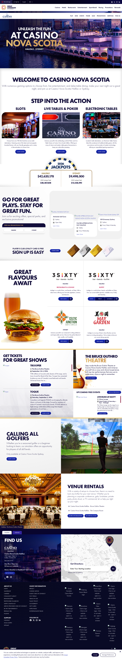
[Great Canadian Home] (8, 7)
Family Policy (33, 601)
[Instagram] (117, 2)
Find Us (117, 16)
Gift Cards (32, 606)
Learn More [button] (45, 385)
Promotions (109, 7)
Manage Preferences (108, 655)
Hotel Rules (33, 608)
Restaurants (72, 7)
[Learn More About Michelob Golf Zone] (60, 202)
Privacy (31, 588)
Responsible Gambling (11, 601)
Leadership (7, 591)
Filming (6, 613)
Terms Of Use (33, 598)
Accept (95, 655)
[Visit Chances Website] (98, 633)
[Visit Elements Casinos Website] (69, 612)
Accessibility (33, 603)
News (6, 588)
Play (71, 16)
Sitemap (6, 625)
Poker (88, 16)
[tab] (7, 532)
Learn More (56, 226)
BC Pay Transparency (10, 608)
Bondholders (8, 598)
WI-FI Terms (33, 596)
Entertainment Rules (36, 611)
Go (114, 568)
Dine (76, 16)
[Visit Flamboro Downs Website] (69, 633)
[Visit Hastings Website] (112, 633)
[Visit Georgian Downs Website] (83, 633)
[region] (37, 389)
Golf (93, 16)
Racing (101, 7)
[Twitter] (114, 2)
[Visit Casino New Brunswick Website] (98, 612)
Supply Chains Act (10, 603)
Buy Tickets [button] (35, 385)
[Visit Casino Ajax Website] (112, 592)
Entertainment (82, 7)
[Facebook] (112, 2)
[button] (63, 299)
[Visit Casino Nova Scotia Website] (112, 612)
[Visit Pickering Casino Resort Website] (83, 592)
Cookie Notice (34, 591)
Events (82, 16)
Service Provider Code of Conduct (15, 606)
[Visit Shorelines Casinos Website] (83, 612)
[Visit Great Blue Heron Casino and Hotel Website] (98, 592)
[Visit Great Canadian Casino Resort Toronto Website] (69, 592)
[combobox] (30, 2)
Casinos (57, 7)
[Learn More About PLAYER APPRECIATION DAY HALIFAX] (85, 206)
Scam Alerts (8, 623)
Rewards (117, 7)
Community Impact (10, 596)
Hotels (64, 7)
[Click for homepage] (7, 15)
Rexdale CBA (8, 611)
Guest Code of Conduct (37, 593)
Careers (6, 593)
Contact (7, 620)
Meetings (110, 16)
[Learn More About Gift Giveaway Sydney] (108, 204)
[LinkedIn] (119, 2)
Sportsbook (93, 7)
